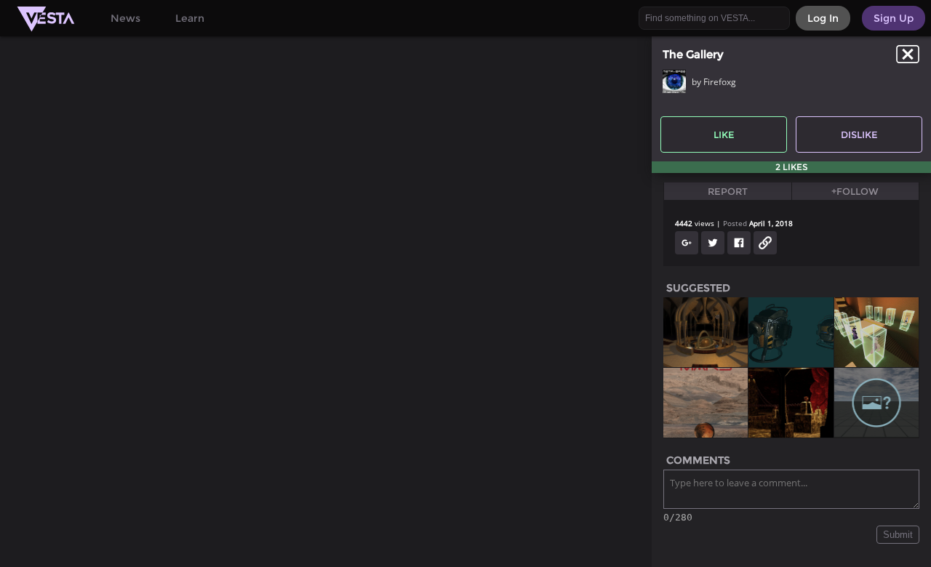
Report (728, 191)
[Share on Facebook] (739, 242)
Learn (189, 18)
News (125, 18)
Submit (898, 534)
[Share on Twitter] (712, 242)
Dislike (859, 134)
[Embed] (765, 242)
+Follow (855, 191)
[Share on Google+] (686, 242)
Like (724, 134)
